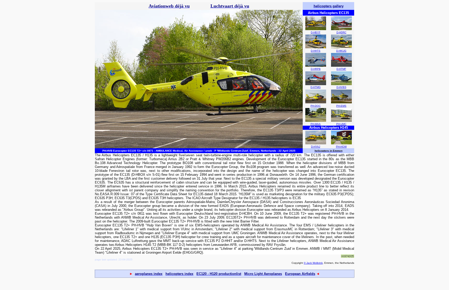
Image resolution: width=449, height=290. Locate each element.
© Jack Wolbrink (313, 262)
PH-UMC (341, 124)
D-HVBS (341, 87)
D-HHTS (315, 50)
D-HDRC (341, 32)
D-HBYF (315, 32)
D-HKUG (341, 50)
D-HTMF (341, 69)
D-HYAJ (315, 146)
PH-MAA (316, 124)
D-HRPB (316, 69)
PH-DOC (316, 105)
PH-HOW (341, 146)
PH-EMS (341, 105)
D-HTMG (316, 87)
